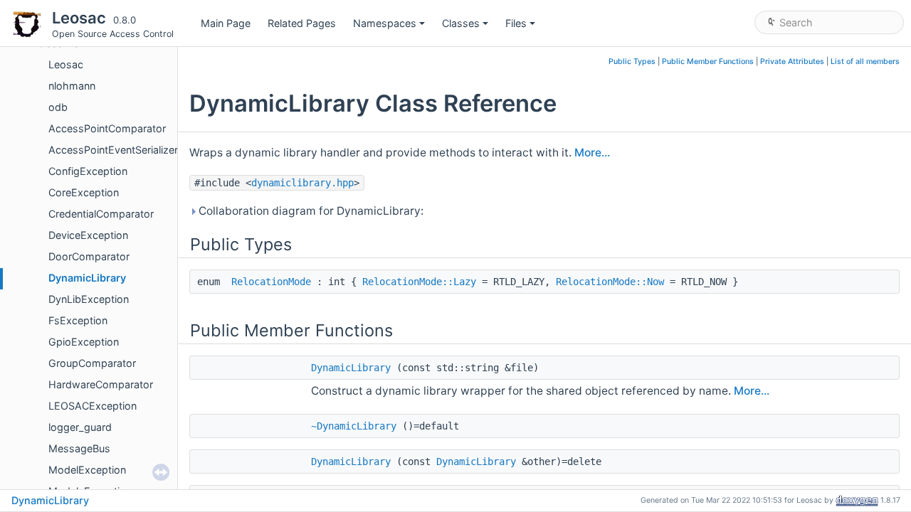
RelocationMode (271, 281)
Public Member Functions (708, 61)
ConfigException (87, 171)
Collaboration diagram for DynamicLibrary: (309, 211)
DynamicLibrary (87, 278)
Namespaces (384, 23)
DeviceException (88, 235)
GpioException (83, 342)
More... (592, 152)
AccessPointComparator (107, 128)
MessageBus (79, 448)
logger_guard (80, 427)
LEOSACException (92, 406)
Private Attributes (792, 61)
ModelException (87, 470)
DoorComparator (89, 256)
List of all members (865, 61)
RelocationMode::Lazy (419, 281)
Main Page (226, 23)
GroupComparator (92, 363)
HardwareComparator (100, 384)
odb (58, 107)
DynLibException (88, 299)
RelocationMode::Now (610, 281)
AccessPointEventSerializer (113, 150)
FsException (77, 320)
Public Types (632, 61)
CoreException (83, 192)
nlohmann (71, 86)
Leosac (65, 64)
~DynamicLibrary (353, 426)
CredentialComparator (101, 214)
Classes (461, 23)
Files (516, 23)
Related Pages (302, 23)
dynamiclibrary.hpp (302, 182)
